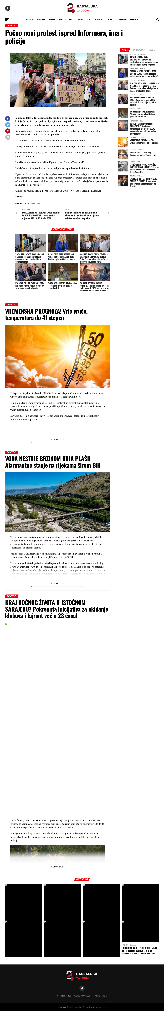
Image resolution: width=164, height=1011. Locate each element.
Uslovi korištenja (64, 995)
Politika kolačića (100, 995)
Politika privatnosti (82, 995)
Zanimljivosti (121, 19)
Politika (108, 19)
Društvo (62, 19)
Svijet (89, 19)
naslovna (36, 203)
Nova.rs (50, 130)
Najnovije (29, 19)
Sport (80, 19)
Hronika (52, 19)
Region (72, 19)
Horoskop (134, 19)
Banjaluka (41, 19)
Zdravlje (98, 19)
